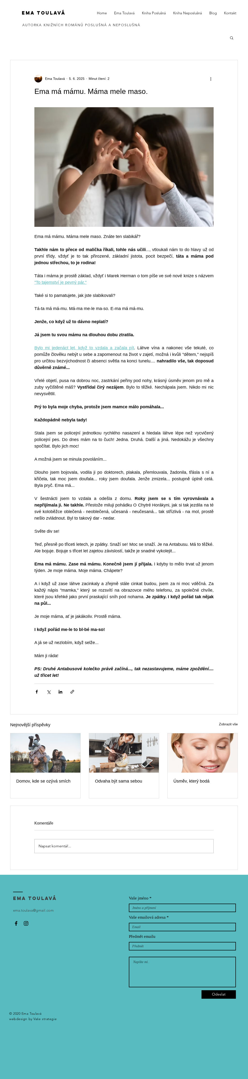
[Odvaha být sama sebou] (124, 753)
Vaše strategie (45, 1019)
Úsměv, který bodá (191, 781)
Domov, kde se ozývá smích (43, 781)
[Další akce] (211, 79)
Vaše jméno (138, 898)
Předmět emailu (142, 936)
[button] (231, 38)
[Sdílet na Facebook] (36, 691)
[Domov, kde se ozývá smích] (45, 753)
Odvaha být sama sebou (118, 781)
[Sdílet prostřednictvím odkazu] (72, 691)
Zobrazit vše (228, 724)
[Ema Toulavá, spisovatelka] (16, 923)
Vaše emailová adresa (147, 917)
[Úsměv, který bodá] (203, 753)
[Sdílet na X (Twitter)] (48, 691)
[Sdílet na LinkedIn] (60, 691)
